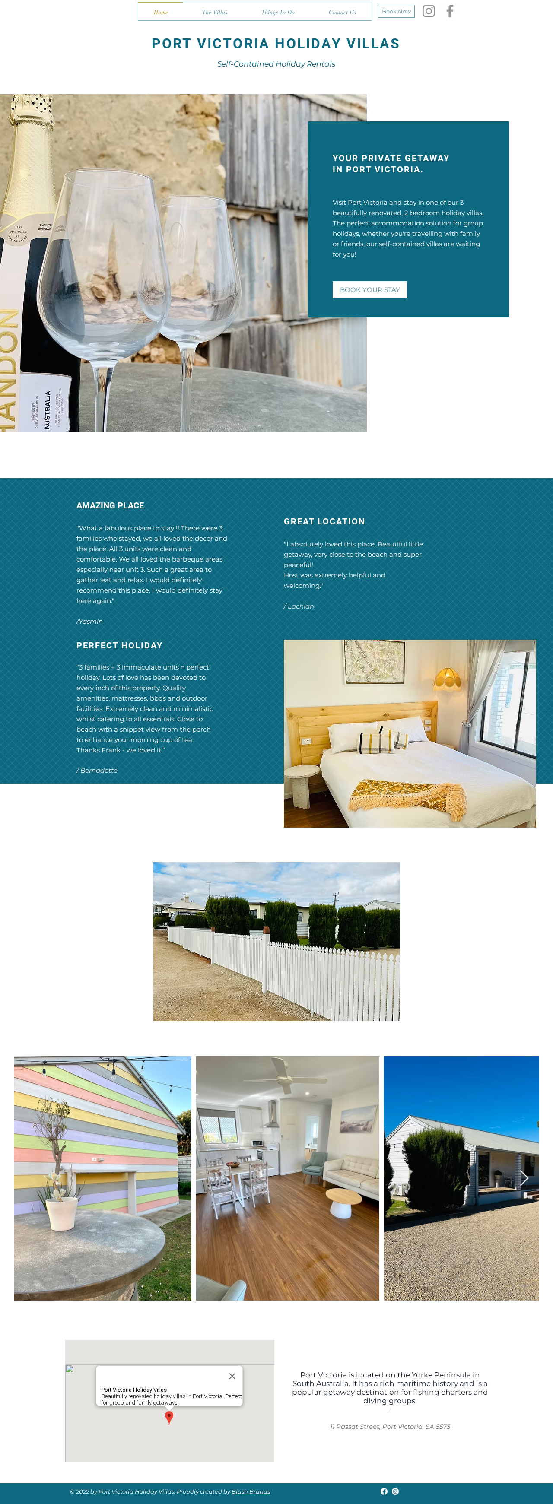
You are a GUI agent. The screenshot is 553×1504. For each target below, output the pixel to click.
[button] (276, 941)
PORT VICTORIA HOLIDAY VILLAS (276, 43)
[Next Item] (524, 1178)
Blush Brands (251, 1491)
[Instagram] (428, 11)
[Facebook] (450, 11)
